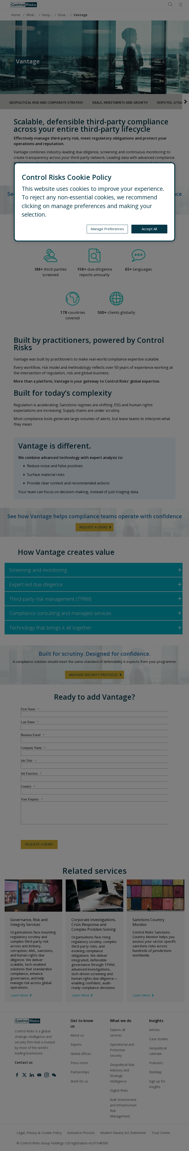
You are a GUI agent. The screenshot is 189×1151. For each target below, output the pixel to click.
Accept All (149, 229)
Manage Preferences (107, 229)
